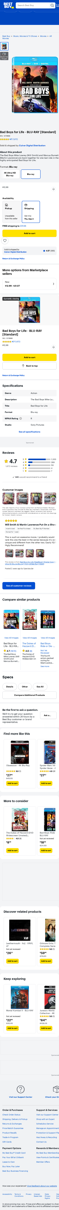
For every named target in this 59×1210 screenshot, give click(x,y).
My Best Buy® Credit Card (13, 1153)
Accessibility (7, 1194)
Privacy (28, 1194)
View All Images (11, 638)
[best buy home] (9, 5)
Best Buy (6, 36)
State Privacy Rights (47, 1196)
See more (45, 666)
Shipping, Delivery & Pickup (14, 1119)
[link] (18, 585)
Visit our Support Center (47, 1114)
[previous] (4, 547)
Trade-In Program (10, 1137)
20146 (23, 226)
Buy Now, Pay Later (11, 1166)
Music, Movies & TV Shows (25, 36)
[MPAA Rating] (20, 418)
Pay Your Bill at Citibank (13, 1157)
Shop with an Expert (45, 1119)
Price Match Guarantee (12, 1128)
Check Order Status (11, 1114)
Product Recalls (9, 1133)
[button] (54, 189)
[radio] (11, 212)
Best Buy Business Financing (15, 1171)
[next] (54, 547)
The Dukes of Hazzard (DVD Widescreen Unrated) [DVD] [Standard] (29, 645)
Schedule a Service (44, 1123)
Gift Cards (6, 1142)
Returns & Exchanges (12, 1123)
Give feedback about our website (42, 1186)
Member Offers (43, 1162)
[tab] (9, 686)
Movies (43, 36)
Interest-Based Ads (38, 1195)
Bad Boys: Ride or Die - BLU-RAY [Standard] (47, 645)
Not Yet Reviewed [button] (45, 651)
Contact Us (41, 1142)
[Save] (4, 240)
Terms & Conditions (19, 1195)
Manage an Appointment (47, 1128)
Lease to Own (8, 1162)
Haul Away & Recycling (46, 1137)
